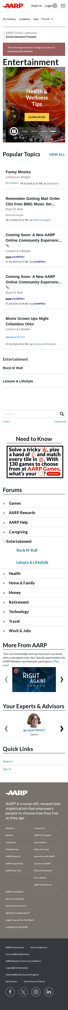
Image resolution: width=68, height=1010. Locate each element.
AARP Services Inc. (43, 884)
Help (36, 19)
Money (15, 592)
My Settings (9, 19)
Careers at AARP (42, 863)
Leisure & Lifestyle (18, 177)
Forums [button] (46, 18)
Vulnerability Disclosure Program (22, 974)
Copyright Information (17, 967)
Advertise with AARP (44, 856)
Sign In (7, 769)
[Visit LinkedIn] (49, 992)
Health (14, 573)
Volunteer (11, 842)
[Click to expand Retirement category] (5, 602)
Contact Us (39, 828)
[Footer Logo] (34, 793)
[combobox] (34, 414)
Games (15, 503)
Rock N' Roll (14, 209)
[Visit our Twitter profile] (23, 992)
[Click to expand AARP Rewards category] (5, 513)
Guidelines (24, 19)
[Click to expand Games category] (5, 503)
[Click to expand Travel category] (5, 621)
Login (48, 5)
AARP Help (18, 522)
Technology (19, 611)
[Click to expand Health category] (5, 573)
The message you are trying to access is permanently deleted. (31, 49)
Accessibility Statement (17, 954)
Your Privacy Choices (34, 981)
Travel (14, 621)
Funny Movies (18, 172)
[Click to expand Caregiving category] (5, 532)
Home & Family (22, 583)
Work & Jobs (20, 630)
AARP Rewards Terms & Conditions (23, 961)
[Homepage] (13, 6)
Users (6, 421)
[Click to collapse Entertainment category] (4, 541)
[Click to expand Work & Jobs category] (5, 631)
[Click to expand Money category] (5, 593)
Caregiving (18, 532)
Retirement (19, 602)
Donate (9, 835)
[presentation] (6, 677)
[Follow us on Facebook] (10, 992)
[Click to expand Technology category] (5, 612)
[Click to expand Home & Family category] (5, 583)
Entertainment (19, 541)
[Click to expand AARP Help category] (5, 522)
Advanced (60, 421)
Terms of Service (38, 947)
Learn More (34, 116)
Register (8, 761)
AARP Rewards (22, 512)
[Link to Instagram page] (36, 992)
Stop (14, 131)
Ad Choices (11, 981)
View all (57, 154)
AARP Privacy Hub (15, 947)
